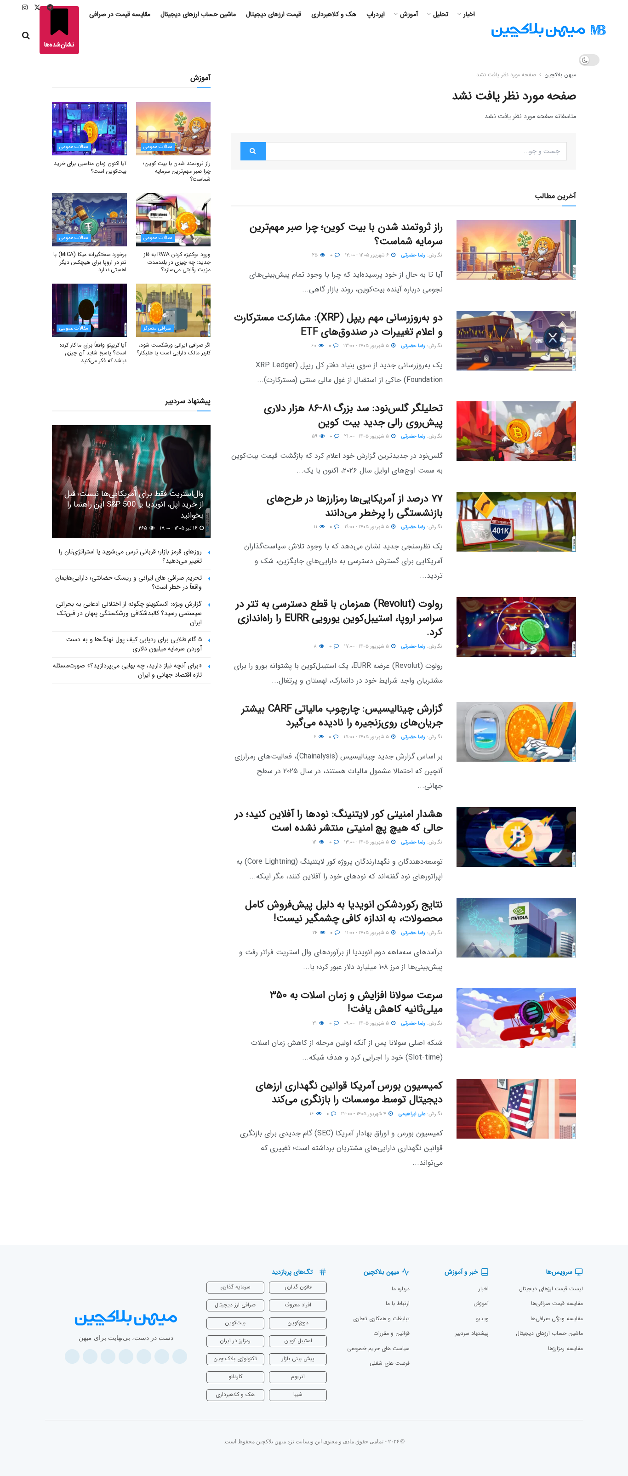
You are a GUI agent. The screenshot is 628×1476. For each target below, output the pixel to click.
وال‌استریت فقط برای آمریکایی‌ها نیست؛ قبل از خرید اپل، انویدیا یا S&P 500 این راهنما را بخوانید (134, 505)
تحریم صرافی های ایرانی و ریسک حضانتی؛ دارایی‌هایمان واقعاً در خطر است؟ (128, 582)
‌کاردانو (235, 1376)
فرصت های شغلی (390, 1363)
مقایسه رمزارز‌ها (565, 1348)
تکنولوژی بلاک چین (235, 1358)
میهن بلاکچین (560, 74)
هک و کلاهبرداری (235, 1394)
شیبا (298, 1394)
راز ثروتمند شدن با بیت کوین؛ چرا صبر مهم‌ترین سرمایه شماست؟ (346, 234)
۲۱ (315, 1023)
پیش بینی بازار (298, 1358)
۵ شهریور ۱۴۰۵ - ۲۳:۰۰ (366, 346)
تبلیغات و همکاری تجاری (381, 1318)
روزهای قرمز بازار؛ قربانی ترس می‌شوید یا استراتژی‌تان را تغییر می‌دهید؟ (130, 556)
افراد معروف (298, 1304)
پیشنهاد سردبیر (472, 1333)
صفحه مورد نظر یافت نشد (506, 74)
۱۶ (312, 1114)
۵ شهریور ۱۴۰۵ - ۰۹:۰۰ (367, 1023)
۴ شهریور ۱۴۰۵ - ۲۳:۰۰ (364, 1114)
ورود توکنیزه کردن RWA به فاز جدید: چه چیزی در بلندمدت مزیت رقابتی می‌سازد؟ (177, 262)
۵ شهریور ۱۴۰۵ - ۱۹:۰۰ (367, 527)
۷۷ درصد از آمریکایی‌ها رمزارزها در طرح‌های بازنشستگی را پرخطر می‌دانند (355, 506)
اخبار (484, 1288)
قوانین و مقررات (391, 1333)
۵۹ (315, 436)
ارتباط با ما (398, 1303)
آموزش (481, 1303)
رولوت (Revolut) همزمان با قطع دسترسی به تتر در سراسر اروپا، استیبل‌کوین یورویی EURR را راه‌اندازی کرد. (339, 618)
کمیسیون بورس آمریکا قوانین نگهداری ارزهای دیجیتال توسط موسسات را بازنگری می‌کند (349, 1093)
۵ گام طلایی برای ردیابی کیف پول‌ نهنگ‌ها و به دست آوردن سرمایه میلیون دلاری (134, 644)
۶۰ (314, 346)
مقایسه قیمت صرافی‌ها (557, 1303)
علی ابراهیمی (412, 1114)
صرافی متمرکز (157, 328)
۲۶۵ (143, 528)
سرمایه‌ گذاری (235, 1286)
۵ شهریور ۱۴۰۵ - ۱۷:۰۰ (367, 646)
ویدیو (482, 1318)
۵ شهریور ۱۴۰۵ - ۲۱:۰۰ (367, 436)
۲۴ (316, 933)
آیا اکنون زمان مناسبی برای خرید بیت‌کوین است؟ (90, 167)
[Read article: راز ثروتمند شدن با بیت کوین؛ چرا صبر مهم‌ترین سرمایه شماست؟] (516, 250)
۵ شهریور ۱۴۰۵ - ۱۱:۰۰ (367, 933)
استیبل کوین (298, 1340)
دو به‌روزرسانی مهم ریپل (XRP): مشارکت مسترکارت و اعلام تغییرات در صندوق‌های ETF (338, 325)
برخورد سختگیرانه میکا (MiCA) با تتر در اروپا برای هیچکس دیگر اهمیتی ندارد (89, 262)
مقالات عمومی (157, 147)
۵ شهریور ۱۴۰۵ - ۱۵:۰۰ (366, 737)
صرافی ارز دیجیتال (235, 1304)
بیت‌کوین (235, 1322)
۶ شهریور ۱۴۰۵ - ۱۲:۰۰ (367, 255)
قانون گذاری (298, 1286)
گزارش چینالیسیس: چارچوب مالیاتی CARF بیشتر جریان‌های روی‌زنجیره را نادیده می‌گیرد (342, 716)
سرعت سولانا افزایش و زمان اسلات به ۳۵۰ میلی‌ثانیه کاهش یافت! (356, 1002)
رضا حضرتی (413, 255)
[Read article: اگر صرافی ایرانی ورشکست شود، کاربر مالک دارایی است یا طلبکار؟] (173, 310)
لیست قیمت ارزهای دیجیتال (551, 1288)
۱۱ (316, 527)
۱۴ (315, 842)
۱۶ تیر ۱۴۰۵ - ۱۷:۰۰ (179, 528)
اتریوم (298, 1376)
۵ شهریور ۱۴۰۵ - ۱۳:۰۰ (367, 842)
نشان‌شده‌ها (59, 45)
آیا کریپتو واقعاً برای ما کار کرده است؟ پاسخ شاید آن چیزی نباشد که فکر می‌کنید (93, 353)
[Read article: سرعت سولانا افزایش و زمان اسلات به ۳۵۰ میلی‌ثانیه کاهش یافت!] (516, 1018)
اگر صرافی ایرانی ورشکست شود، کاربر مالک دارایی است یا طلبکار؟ (174, 349)
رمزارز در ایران (235, 1340)
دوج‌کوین (297, 1322)
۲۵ (315, 255)
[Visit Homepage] (548, 30)
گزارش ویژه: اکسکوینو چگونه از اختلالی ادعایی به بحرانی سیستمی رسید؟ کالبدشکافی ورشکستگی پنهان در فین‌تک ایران (129, 613)
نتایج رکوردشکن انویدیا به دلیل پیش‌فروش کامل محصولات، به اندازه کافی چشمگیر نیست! (344, 912)
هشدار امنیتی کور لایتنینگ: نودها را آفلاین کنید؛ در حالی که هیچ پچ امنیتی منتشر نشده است (339, 821)
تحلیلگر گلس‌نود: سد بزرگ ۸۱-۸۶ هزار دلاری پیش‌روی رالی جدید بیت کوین (353, 415)
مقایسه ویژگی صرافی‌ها (557, 1318)
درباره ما (401, 1288)
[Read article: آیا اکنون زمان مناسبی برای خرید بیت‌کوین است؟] (89, 128)
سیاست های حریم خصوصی (378, 1348)
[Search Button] (26, 35)
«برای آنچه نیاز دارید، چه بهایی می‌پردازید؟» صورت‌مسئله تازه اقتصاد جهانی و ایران (127, 670)
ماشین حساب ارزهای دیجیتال (549, 1333)
